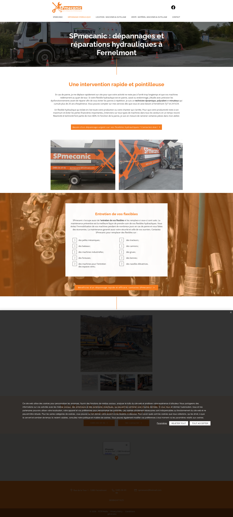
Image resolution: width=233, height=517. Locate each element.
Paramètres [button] (162, 423)
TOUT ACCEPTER (200, 423)
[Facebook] (173, 7)
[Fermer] (230, 312)
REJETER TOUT (179, 423)
